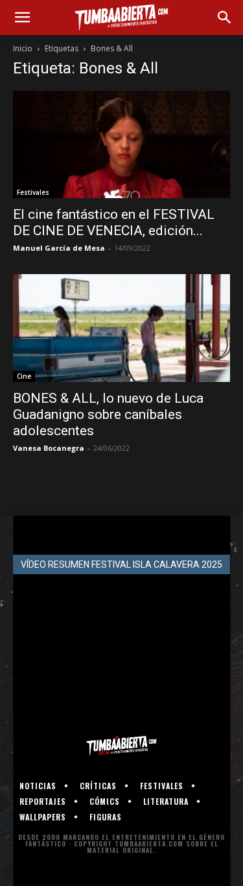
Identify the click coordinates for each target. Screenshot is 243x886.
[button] (22, 17)
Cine (24, 376)
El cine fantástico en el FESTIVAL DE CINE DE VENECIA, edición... (113, 222)
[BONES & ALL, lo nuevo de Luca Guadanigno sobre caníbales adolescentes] (121, 327)
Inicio (22, 48)
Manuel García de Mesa (59, 248)
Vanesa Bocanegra (48, 448)
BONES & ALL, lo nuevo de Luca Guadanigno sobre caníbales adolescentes (108, 414)
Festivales (33, 192)
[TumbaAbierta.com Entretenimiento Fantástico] (121, 745)
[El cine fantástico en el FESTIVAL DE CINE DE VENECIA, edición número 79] (121, 144)
